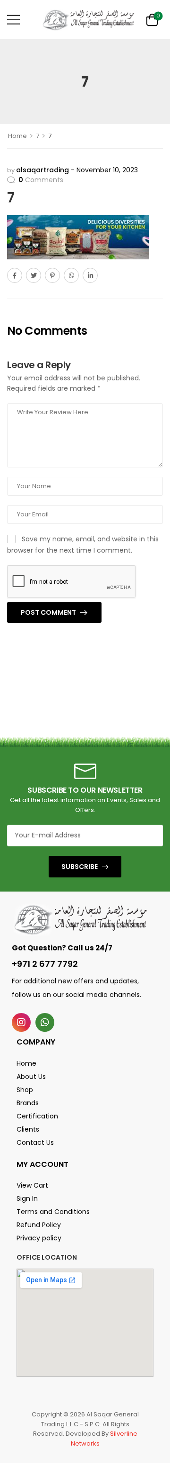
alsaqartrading (42, 170)
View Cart (32, 1185)
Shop (25, 1089)
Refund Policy (39, 1225)
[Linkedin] (90, 275)
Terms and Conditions (53, 1211)
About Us (31, 1076)
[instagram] (21, 1022)
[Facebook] (14, 275)
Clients (28, 1129)
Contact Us (35, 1142)
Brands (28, 1103)
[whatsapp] (44, 1022)
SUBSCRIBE (79, 866)
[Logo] (88, 19)
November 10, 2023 (107, 170)
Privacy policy (39, 1238)
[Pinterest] (52, 275)
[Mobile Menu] (13, 19)
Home (17, 135)
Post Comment (49, 612)
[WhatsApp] (71, 275)
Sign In (27, 1198)
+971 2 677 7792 (45, 964)
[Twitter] (33, 275)
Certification (37, 1116)
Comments (40, 180)
